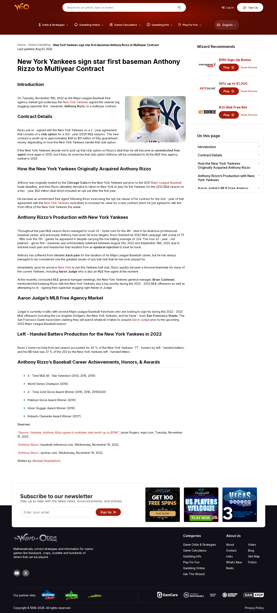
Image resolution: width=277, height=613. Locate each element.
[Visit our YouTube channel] (16, 573)
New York (64, 267)
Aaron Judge (140, 319)
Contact (231, 550)
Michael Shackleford (46, 461)
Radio (230, 568)
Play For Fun (191, 562)
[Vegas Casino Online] (239, 505)
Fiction (252, 562)
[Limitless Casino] (162, 505)
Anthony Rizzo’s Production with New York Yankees (226, 178)
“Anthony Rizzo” (28, 444)
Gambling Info (192, 556)
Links (229, 556)
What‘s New (234, 562)
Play (226, 67)
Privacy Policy (254, 608)
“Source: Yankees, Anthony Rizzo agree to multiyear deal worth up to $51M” (68, 432)
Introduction (207, 147)
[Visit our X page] (25, 573)
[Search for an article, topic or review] (179, 7)
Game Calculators (194, 550)
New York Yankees (75, 102)
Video (252, 544)
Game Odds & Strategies (199, 544)
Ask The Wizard (194, 574)
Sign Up (253, 7)
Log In (229, 7)
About (230, 544)
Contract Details (210, 155)
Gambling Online (194, 568)
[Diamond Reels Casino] (201, 505)
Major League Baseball (166, 182)
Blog (251, 550)
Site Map (254, 556)
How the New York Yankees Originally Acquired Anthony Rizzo (224, 165)
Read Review (249, 67)
